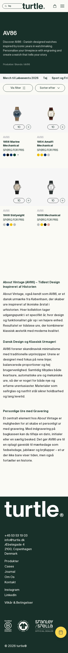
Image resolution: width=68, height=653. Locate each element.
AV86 (27, 65)
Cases (9, 566)
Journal (10, 571)
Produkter (8, 65)
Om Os (10, 577)
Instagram (12, 590)
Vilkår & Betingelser (19, 602)
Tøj (45, 78)
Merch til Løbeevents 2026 (21, 78)
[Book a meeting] (60, 632)
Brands (18, 65)
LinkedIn (10, 595)
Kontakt (10, 582)
